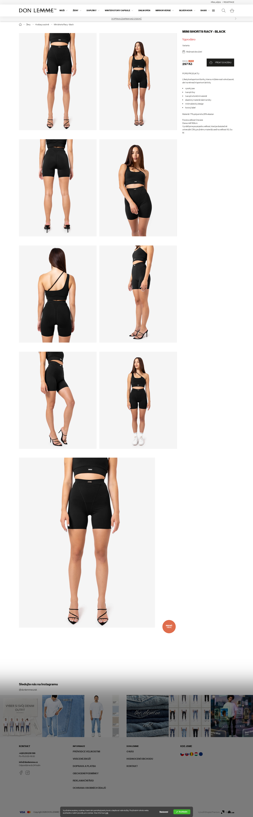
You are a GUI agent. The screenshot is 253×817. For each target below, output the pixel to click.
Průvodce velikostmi (86, 751)
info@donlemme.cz (28, 762)
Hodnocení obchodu (140, 758)
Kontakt (132, 766)
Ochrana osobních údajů (89, 787)
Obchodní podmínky (86, 773)
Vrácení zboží (82, 758)
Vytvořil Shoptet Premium (209, 812)
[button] (235, 18)
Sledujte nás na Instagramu (38, 684)
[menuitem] (63, 10)
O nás (130, 751)
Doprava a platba (84, 766)
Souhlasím (183, 812)
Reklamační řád (83, 780)
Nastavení (164, 812)
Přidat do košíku (223, 62)
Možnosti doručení (194, 51)
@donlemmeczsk (28, 689)
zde (106, 813)
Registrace (229, 2)
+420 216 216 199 (27, 753)
